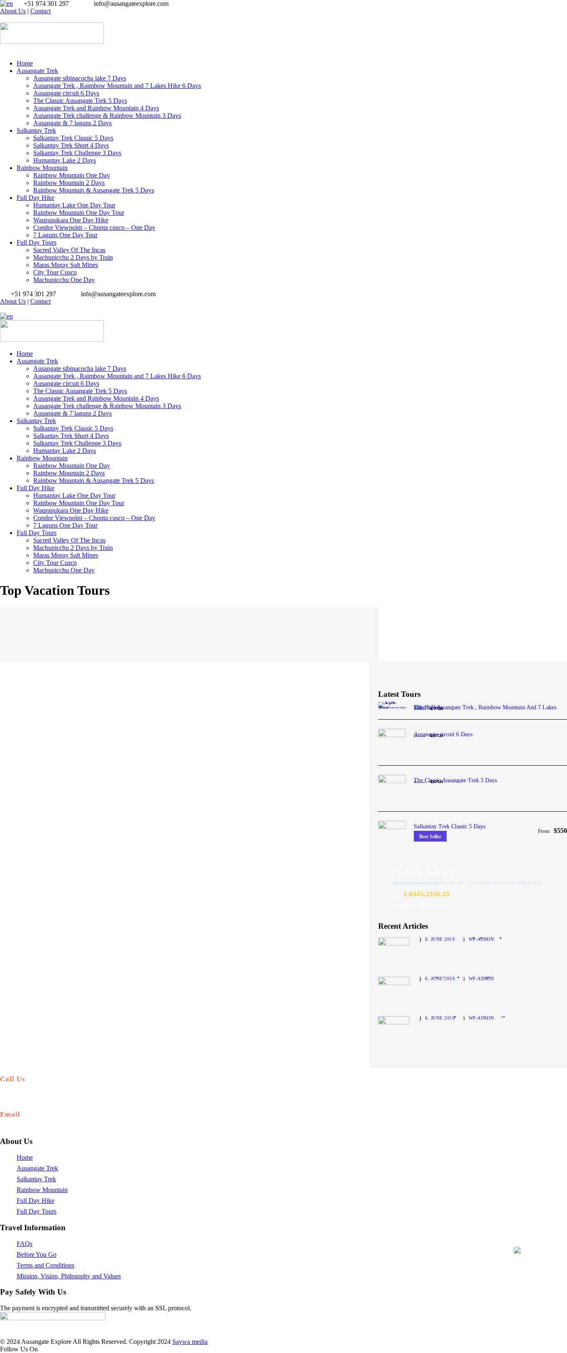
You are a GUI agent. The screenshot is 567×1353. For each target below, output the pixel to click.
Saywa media (190, 1341)
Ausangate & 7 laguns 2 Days (72, 123)
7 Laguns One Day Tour (65, 234)
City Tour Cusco (55, 272)
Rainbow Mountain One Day (71, 175)
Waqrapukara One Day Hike (70, 220)
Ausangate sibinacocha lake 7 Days (79, 78)
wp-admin (481, 939)
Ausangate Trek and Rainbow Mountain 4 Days (96, 108)
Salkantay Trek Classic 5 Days (73, 137)
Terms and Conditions (45, 1265)
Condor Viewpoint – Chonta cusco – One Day (94, 227)
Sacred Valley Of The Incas (69, 249)
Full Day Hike (35, 197)
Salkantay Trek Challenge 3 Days (77, 152)
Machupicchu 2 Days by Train (73, 257)
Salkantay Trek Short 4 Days (71, 145)
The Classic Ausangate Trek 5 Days (80, 100)
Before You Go (36, 1254)
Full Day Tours (36, 242)
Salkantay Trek (36, 130)
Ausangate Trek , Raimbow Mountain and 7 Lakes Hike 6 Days (117, 85)
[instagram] (12, 18)
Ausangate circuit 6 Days (66, 93)
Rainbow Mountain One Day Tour (78, 212)
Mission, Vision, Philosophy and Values (69, 1276)
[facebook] (7, 18)
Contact (40, 11)
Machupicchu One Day (64, 279)
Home (25, 63)
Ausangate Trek (37, 70)
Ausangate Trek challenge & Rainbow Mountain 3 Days (107, 115)
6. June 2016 (440, 939)
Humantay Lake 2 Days (64, 160)
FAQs (24, 1243)
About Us (13, 11)
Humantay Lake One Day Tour (74, 205)
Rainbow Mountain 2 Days (69, 182)
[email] (2, 18)
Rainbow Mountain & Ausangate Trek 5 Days (93, 190)
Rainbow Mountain (42, 167)
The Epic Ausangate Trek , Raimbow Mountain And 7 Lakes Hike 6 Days (485, 707)
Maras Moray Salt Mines (65, 264)
